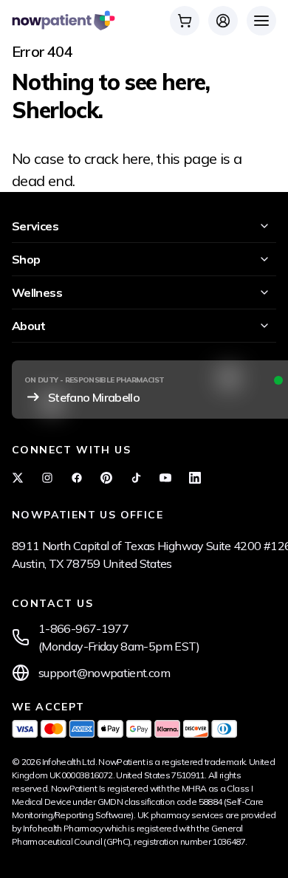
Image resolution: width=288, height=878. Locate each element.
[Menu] (261, 20)
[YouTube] (165, 478)
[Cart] (184, 20)
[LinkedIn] (195, 478)
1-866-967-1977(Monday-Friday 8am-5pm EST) (119, 637)
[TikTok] (136, 478)
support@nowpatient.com (104, 672)
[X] (18, 478)
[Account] (223, 20)
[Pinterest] (106, 478)
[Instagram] (47, 478)
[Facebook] (77, 478)
